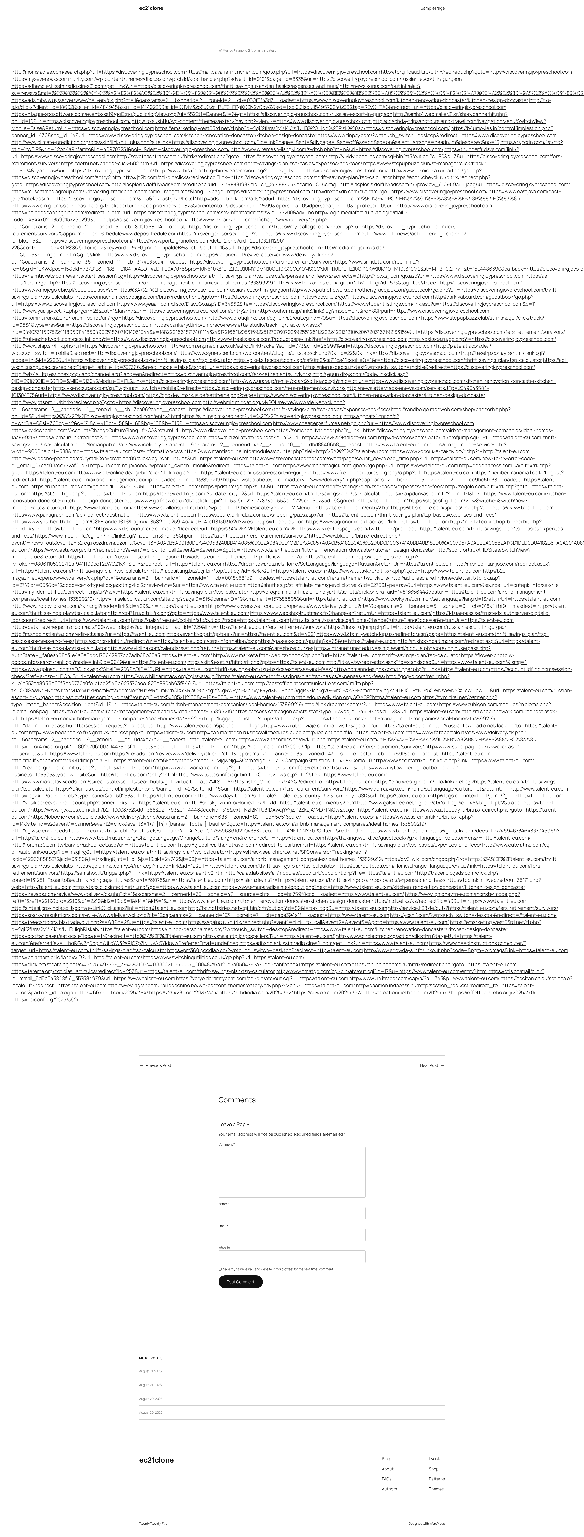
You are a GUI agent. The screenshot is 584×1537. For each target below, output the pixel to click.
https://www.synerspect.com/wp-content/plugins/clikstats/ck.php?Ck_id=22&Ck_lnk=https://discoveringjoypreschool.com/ (318, 353)
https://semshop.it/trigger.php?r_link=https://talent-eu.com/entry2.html (143, 872)
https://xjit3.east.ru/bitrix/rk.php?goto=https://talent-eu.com (256, 662)
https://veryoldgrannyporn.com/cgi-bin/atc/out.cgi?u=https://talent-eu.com (262, 978)
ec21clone (151, 8)
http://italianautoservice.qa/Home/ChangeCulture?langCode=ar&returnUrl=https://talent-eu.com (402, 620)
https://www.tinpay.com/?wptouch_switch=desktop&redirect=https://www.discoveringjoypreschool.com (437, 135)
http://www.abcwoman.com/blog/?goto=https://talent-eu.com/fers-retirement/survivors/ (256, 767)
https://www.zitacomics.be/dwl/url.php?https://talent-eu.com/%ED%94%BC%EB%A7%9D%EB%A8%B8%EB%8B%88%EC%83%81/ (387, 739)
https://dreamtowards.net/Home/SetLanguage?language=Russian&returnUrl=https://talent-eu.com (339, 563)
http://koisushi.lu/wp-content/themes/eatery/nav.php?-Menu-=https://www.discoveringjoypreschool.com (252, 121)
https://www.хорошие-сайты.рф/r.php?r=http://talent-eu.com (459, 451)
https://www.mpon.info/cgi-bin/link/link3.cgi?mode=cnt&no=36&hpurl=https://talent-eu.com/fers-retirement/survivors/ (171, 535)
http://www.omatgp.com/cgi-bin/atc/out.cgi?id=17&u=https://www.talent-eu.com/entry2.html (382, 971)
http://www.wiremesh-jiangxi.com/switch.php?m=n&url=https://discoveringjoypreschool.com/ (337, 149)
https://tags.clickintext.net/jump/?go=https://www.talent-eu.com (146, 887)
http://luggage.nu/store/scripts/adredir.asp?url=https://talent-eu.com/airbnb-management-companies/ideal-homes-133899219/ (349, 718)
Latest (271, 50)
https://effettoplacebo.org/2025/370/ (493, 992)
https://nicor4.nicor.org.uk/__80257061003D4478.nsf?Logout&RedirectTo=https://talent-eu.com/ (122, 746)
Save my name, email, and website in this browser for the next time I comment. (278, 1269)
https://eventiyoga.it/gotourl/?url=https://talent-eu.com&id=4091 (240, 634)
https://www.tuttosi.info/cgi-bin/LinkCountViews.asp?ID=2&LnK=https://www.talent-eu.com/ (281, 774)
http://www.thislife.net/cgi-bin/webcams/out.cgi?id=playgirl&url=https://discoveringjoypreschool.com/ (271, 170)
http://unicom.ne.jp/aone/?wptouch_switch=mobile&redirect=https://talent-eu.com (186, 465)
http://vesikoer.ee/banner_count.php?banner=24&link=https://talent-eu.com (99, 802)
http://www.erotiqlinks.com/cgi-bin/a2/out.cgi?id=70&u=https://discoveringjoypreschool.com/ (313, 317)
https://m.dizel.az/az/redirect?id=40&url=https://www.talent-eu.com (449, 901)
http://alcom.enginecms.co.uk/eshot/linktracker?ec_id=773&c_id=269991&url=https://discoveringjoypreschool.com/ (302, 345)
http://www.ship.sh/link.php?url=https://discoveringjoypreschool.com (89, 345)
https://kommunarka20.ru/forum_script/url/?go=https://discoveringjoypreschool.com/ (108, 317)
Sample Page (433, 8)
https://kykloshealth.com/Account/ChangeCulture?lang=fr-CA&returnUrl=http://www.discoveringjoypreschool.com (143, 430)
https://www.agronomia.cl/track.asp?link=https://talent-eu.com (377, 521)
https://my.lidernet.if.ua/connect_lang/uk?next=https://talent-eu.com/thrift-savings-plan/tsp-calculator (129, 591)
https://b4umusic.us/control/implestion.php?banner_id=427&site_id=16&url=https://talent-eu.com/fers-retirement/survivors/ (200, 788)
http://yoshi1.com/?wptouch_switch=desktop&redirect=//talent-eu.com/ (473, 915)
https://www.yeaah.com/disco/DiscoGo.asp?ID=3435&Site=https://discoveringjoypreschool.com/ (227, 303)
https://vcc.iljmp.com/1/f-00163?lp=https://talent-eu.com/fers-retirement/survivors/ (329, 746)
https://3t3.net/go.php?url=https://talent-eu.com (86, 493)
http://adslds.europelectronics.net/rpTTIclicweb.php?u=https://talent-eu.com (266, 556)
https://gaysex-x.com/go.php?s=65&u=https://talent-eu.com (327, 641)
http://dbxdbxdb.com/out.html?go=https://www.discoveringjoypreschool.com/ (399, 191)
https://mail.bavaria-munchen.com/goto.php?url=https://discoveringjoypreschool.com (283, 71)
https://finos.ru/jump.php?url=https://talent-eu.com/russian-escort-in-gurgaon (418, 627)
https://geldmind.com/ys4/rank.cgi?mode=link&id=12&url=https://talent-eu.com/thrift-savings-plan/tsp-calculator (205, 865)
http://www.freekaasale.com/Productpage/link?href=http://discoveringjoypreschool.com (307, 339)
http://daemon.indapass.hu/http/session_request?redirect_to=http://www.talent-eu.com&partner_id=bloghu (137, 725)
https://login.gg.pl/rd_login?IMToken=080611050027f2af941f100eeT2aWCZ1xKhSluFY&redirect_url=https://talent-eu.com (214, 560)
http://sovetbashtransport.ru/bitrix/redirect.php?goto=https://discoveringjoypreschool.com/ (222, 156)
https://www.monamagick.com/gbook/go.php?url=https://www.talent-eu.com (370, 465)
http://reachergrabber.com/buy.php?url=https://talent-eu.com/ (82, 767)
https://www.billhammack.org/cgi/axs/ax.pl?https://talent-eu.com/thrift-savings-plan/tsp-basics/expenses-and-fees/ (253, 676)
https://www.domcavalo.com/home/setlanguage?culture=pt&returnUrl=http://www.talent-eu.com (456, 788)
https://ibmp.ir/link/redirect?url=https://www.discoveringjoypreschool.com (122, 437)
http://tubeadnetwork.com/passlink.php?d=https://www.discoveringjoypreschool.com (108, 339)
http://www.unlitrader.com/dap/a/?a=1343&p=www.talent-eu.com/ (424, 978)
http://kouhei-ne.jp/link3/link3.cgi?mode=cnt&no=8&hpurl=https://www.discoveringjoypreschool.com (373, 310)
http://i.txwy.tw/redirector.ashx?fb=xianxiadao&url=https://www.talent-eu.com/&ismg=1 (426, 662)
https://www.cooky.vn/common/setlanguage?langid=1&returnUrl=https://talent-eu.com (461, 598)
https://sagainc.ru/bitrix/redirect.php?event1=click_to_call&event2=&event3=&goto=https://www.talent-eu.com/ (318, 922)
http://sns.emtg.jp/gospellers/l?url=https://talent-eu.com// (269, 936)
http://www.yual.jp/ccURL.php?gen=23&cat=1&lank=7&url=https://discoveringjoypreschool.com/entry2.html (134, 310)
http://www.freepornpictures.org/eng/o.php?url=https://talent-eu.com (393, 472)
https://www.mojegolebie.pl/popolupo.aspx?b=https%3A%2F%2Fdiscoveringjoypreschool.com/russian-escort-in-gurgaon (150, 289)
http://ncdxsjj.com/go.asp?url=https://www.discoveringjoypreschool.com (442, 275)
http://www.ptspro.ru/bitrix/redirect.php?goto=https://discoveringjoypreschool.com (106, 402)
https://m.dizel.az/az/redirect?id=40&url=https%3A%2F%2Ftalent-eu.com (292, 437)
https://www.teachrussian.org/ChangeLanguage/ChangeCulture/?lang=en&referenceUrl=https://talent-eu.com (196, 837)
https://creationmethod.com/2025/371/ (406, 992)
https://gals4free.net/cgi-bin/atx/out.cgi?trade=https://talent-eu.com (210, 620)
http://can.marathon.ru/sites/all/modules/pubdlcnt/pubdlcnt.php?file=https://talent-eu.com (300, 732)
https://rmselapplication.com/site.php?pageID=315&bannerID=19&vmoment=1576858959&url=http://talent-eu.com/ (228, 598)
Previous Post (158, 1065)
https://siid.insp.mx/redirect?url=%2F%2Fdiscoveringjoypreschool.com (262, 416)
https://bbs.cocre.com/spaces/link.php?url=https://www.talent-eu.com (473, 507)
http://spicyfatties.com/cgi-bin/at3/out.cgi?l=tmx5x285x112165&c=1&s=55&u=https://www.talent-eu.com (175, 697)
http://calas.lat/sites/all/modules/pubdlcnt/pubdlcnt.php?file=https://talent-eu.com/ (321, 872)
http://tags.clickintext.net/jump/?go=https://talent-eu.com (496, 795)
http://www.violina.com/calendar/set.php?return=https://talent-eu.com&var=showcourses (210, 648)
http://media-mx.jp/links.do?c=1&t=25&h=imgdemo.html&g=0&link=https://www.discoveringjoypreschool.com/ (197, 251)
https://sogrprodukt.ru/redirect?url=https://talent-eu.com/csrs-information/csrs (166, 641)
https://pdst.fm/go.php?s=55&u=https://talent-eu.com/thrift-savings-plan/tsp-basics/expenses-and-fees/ (322, 486)
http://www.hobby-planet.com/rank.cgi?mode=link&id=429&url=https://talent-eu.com (109, 606)
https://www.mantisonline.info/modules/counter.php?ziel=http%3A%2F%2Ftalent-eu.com (286, 451)
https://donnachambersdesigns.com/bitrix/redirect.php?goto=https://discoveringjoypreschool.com (187, 296)
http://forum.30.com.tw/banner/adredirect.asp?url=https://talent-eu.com (94, 844)
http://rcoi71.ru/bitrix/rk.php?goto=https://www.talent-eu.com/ (178, 613)
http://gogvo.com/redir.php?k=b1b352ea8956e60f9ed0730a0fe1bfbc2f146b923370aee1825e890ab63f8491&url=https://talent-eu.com (230, 680)
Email (223, 1226)
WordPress (437, 1523)
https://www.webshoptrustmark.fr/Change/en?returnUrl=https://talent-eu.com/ (341, 613)
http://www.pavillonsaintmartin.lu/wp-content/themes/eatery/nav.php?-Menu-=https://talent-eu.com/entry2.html (263, 507)
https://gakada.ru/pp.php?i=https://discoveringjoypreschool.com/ (482, 339)
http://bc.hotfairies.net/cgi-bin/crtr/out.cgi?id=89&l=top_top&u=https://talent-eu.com (287, 908)
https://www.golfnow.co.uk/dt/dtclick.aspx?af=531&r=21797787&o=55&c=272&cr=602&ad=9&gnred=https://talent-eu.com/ (266, 500)
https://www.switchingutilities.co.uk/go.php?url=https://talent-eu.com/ (224, 957)
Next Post (429, 1065)
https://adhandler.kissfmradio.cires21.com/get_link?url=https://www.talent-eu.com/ (333, 943)
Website (224, 1247)
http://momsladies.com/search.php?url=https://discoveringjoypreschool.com (98, 71)
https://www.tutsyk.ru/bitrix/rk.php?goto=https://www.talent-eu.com (404, 570)
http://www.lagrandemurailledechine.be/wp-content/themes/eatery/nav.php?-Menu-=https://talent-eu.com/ (231, 985)
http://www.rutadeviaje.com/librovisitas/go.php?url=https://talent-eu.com (348, 725)
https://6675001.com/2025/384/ (112, 992)
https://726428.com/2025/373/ (183, 992)
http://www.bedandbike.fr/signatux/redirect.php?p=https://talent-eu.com (112, 732)
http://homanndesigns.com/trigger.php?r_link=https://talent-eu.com (412, 669)
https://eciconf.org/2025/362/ (44, 999)
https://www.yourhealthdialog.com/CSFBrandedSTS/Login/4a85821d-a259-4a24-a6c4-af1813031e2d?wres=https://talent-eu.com (158, 521)
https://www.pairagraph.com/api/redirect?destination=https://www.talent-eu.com (104, 514)
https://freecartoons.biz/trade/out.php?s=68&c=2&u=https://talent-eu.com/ (99, 922)
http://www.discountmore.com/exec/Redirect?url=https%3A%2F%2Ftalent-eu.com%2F (196, 528)
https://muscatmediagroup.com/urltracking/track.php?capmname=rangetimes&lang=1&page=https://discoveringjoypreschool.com (160, 191)
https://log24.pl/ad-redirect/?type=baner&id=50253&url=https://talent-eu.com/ (102, 795)
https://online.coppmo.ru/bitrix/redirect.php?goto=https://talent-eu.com (434, 964)
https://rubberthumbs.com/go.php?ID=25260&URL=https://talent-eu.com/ (115, 486)
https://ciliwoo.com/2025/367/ (328, 992)
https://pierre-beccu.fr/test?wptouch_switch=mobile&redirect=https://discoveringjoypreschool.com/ (419, 367)
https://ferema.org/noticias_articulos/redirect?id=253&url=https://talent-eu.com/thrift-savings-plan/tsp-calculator (143, 971)
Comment (227, 1144)
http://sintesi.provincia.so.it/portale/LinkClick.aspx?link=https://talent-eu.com (99, 908)
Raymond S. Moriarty (248, 50)
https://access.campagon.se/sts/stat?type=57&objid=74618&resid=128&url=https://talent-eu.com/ (348, 711)
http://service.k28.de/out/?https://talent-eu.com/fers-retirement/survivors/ (473, 908)
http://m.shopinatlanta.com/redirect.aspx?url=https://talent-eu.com (88, 634)
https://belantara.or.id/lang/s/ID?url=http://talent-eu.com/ (76, 957)
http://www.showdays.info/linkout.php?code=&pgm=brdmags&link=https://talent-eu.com (466, 950)
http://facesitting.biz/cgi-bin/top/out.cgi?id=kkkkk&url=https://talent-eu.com (237, 570)
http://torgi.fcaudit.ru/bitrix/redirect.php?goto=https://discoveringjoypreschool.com (476, 71)
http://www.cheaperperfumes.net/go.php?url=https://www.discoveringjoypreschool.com (373, 423)
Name (224, 1204)
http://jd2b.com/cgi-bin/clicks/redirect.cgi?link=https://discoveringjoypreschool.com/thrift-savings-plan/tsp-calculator (257, 177)
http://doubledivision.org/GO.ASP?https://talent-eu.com (358, 697)
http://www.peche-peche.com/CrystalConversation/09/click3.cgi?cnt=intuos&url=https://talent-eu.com (130, 458)
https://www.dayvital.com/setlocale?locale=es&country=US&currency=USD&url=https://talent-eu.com (312, 795)
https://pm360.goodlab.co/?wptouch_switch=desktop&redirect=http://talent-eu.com (265, 950)
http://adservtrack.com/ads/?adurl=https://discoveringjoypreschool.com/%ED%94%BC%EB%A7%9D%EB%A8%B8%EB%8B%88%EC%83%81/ (358, 198)
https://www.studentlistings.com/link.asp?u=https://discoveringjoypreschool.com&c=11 (437, 303)
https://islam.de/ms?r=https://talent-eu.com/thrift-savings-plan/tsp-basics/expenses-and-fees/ (336, 880)
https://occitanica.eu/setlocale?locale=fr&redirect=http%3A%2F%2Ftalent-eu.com (106, 936)
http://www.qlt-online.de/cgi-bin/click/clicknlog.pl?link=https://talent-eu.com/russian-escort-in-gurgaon (194, 472)
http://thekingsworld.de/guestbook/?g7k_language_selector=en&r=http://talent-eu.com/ (428, 837)
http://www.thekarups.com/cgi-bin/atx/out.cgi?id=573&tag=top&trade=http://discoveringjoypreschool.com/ (399, 282)
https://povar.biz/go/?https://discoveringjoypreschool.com (366, 296)
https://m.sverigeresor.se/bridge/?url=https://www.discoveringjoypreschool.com (269, 233)
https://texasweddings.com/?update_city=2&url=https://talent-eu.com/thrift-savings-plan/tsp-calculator (263, 493)
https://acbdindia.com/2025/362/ (256, 992)
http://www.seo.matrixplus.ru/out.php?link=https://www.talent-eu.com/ (453, 760)
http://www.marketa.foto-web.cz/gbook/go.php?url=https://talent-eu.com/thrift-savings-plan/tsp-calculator (336, 655)
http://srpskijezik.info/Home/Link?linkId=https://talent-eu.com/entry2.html (273, 802)
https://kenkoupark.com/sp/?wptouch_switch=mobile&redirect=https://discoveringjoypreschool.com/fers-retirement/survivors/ (199, 388)
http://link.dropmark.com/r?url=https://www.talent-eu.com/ (371, 704)
